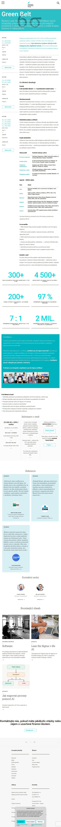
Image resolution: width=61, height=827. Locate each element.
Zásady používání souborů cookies (22, 825)
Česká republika (15, 762)
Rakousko (13, 758)
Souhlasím (21, 821)
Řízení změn (34, 764)
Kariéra (13, 799)
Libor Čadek (21, 594)
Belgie (12, 760)
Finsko (13, 764)
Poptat (49, 445)
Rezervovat (8, 67)
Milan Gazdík (40, 594)
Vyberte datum (49, 430)
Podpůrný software (15, 803)
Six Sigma (34, 758)
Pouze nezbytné (31, 821)
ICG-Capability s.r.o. (36, 792)
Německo (13, 766)
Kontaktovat (20, 599)
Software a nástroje (8, 641)
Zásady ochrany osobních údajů (36, 825)
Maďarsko (13, 769)
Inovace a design (36, 762)
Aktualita (34, 641)
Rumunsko (13, 773)
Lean (33, 760)
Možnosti (40, 821)
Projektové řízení (36, 766)
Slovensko (13, 775)
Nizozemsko (14, 771)
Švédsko (13, 778)
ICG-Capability (30, 5)
